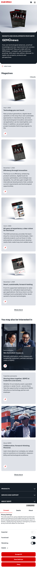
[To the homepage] (6, 2)
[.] (5, 366)
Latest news (7, 66)
